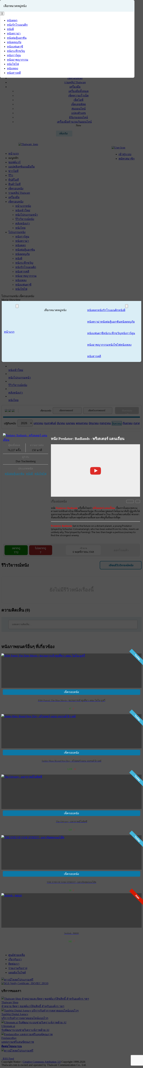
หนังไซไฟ (40, 473)
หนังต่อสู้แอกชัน (14, 473)
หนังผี (29, 473)
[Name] (17, 306)
